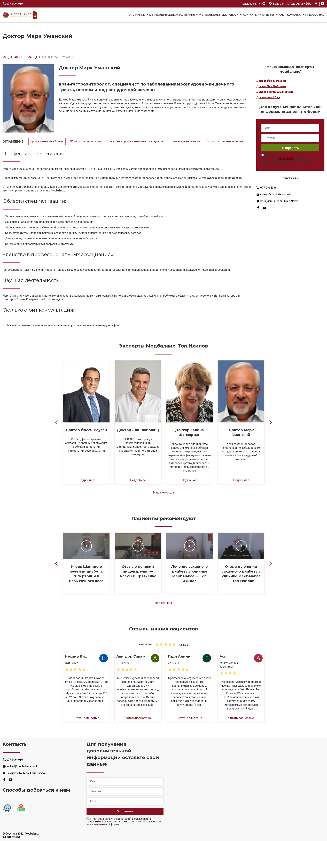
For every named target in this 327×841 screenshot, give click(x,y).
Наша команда (289, 14)
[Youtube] (322, 3)
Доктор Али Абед (268, 97)
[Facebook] (316, 3)
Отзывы (268, 14)
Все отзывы (163, 603)
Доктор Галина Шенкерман (274, 91)
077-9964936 (14, 3)
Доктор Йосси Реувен (271, 80)
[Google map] (21, 808)
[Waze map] (7, 808)
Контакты (250, 14)
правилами (286, 158)
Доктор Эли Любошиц (271, 86)
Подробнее (86, 480)
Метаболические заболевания (172, 14)
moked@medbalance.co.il (275, 194)
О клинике (137, 14)
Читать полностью (86, 718)
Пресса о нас (314, 14)
